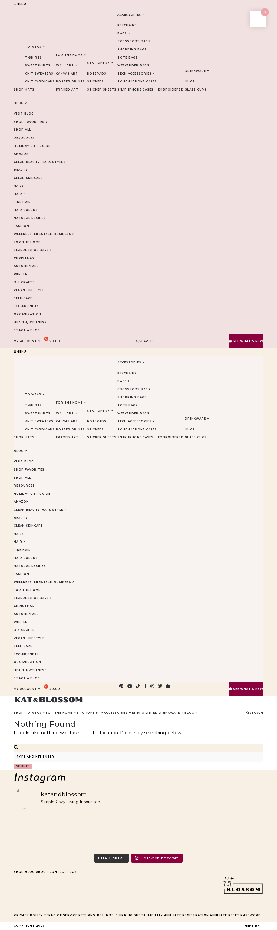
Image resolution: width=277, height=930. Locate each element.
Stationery (98, 63)
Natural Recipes (30, 218)
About (42, 872)
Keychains (127, 25)
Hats (29, 89)
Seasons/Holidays (31, 250)
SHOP (19, 89)
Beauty (21, 170)
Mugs (190, 81)
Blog (30, 872)
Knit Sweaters (39, 73)
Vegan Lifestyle (29, 290)
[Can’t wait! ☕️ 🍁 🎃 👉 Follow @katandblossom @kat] (107, 832)
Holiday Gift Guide (32, 146)
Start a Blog (27, 330)
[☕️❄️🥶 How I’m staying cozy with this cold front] (233, 832)
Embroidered (171, 89)
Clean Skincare (28, 178)
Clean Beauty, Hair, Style (38, 162)
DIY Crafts (24, 282)
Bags (122, 33)
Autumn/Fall (26, 266)
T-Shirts (33, 57)
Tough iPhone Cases (137, 81)
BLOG (19, 103)
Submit (23, 766)
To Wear (33, 47)
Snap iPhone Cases (135, 89)
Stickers (95, 81)
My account (25, 341)
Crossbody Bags (133, 41)
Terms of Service (60, 915)
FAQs (72, 872)
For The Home (69, 55)
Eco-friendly (26, 306)
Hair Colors (26, 210)
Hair (18, 194)
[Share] (247, 6)
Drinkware (195, 71)
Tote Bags (127, 57)
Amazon (21, 154)
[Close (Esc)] (259, 6)
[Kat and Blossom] (243, 904)
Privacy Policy (28, 915)
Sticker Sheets (102, 89)
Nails (19, 186)
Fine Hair (22, 202)
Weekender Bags (133, 65)
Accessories (129, 15)
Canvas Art (67, 73)
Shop (19, 872)
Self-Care (23, 298)
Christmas (24, 258)
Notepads (97, 73)
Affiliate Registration (186, 915)
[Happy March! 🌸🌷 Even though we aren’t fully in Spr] (170, 832)
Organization (27, 314)
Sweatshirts (37, 65)
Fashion (21, 226)
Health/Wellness (30, 322)
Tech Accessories (134, 73)
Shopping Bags (132, 49)
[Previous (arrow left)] (9, 465)
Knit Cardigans (40, 81)
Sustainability (148, 915)
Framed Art (67, 89)
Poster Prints (70, 81)
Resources (24, 138)
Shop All (22, 129)
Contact (58, 872)
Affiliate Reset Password (235, 915)
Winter (21, 274)
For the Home (27, 242)
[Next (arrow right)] (267, 465)
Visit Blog (24, 113)
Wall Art (65, 65)
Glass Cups (196, 89)
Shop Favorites (29, 122)
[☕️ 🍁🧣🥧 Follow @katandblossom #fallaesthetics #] (44, 832)
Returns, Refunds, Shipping (105, 915)
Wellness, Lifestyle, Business (42, 234)
